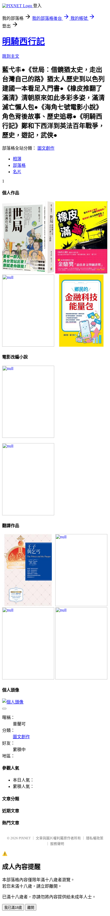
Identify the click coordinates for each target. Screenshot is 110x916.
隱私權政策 (94, 838)
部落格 (19, 165)
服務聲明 (57, 844)
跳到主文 (10, 56)
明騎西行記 (23, 41)
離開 (30, 908)
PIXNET (25, 838)
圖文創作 (45, 148)
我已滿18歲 (13, 908)
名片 (17, 171)
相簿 (17, 159)
